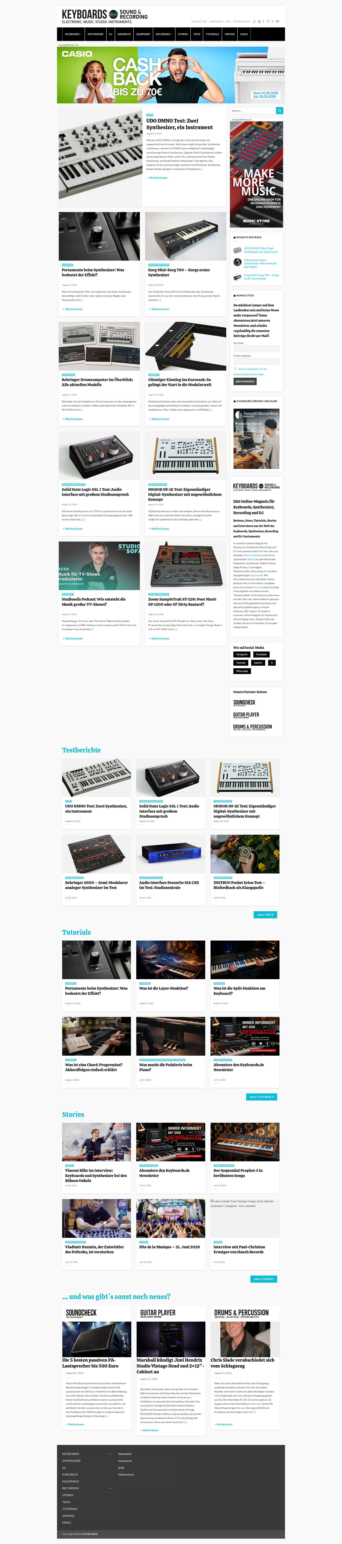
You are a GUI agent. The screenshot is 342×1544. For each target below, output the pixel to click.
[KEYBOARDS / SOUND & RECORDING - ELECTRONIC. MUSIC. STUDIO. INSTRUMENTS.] (104, 16)
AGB (228, 21)
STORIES (183, 34)
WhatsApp (255, 21)
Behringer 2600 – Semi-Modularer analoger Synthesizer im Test (96, 885)
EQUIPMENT (143, 34)
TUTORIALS (212, 34)
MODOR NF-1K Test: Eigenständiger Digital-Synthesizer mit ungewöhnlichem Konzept (185, 494)
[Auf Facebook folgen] (263, 21)
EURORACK (124, 34)
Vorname (239, 342)
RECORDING (163, 34)
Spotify (260, 21)
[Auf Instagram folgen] (268, 21)
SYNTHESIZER (95, 34)
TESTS (196, 34)
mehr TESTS (265, 914)
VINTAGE (230, 34)
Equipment (257, 575)
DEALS (244, 34)
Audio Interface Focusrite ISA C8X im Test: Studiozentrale (169, 885)
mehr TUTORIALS (262, 1096)
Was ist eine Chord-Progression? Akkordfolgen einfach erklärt (94, 1067)
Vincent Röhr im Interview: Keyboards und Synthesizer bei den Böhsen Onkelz (96, 1175)
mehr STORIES (264, 1279)
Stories (251, 559)
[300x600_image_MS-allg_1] (256, 174)
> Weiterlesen (157, 178)
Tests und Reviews (254, 555)
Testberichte (81, 750)
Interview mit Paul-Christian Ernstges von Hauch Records (239, 1249)
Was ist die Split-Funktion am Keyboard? (239, 991)
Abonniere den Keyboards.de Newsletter (239, 1067)
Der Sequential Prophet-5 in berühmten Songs (238, 1173)
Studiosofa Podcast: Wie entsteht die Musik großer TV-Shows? (94, 602)
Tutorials (258, 587)
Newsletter (199, 21)
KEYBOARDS (72, 34)
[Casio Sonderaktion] (171, 74)
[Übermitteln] (279, 110)
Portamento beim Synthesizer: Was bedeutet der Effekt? (93, 272)
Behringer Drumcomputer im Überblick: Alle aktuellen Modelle (97, 382)
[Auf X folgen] (272, 21)
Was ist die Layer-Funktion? (163, 988)
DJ (110, 34)
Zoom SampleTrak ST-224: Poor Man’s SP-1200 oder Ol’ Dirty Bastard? (182, 602)
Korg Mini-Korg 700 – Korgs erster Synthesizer (179, 272)
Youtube (240, 662)
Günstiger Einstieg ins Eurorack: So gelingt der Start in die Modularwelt (179, 382)
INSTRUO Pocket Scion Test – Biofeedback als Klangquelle (239, 885)
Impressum (216, 21)
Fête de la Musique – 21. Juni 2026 (169, 1246)
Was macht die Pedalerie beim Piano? (165, 1067)
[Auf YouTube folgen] (277, 21)
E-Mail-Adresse (242, 355)
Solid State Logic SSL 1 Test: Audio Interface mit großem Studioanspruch (95, 492)
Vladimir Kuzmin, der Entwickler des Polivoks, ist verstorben (94, 1249)
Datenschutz (241, 21)
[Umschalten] (110, 1454)
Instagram (242, 654)
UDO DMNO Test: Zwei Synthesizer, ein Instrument (179, 124)
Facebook (261, 654)
